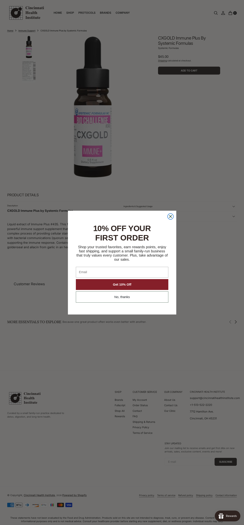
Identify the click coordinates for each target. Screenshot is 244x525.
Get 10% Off (122, 284)
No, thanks (122, 297)
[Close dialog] (170, 216)
